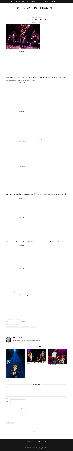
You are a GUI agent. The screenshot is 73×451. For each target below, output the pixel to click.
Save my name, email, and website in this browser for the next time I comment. (23, 411)
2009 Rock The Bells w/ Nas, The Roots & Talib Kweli (16, 321)
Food (28, 1)
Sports (23, 1)
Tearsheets (52, 1)
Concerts (12, 1)
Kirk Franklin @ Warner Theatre (54, 364)
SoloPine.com (42, 448)
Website (7, 403)
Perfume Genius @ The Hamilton (12, 378)
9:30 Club (32, 17)
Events (18, 1)
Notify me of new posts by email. (12, 419)
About (39, 1)
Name (7, 398)
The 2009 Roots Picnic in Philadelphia (13, 324)
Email (7, 401)
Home (7, 1)
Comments (21, 331)
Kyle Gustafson (17, 337)
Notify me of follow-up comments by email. (14, 417)
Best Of (36, 17)
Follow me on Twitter (10, 292)
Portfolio (33, 1)
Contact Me (45, 1)
